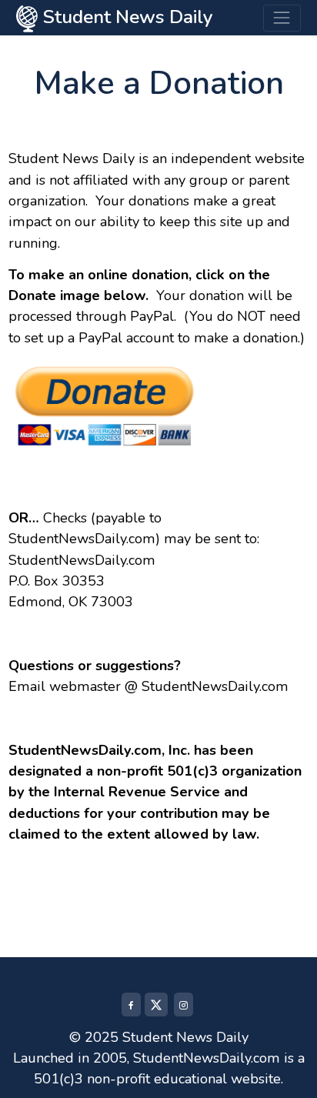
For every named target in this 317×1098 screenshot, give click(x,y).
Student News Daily (125, 17)
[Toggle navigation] (282, 18)
